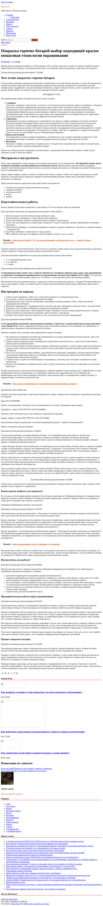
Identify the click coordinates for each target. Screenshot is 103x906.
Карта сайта (11, 35)
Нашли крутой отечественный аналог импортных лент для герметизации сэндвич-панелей (45, 853)
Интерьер (10, 22)
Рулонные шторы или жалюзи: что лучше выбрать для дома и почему (36, 848)
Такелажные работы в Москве (19, 871)
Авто (8, 804)
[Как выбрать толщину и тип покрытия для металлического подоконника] (14, 687)
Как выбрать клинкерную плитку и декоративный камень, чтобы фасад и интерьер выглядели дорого (49, 846)
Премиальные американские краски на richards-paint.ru (29, 855)
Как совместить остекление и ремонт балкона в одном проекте (35, 753)
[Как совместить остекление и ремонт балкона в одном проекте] (10, 748)
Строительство (12, 19)
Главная (9, 15)
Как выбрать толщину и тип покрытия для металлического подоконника (41, 692)
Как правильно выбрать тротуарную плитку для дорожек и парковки (35, 889)
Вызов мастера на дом (15, 882)
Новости (9, 31)
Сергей (17, 62)
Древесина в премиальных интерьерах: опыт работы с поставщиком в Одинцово (40, 878)
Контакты (15, 17)
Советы (9, 29)
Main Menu (5, 42)
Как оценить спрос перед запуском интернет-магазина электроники (35, 850)
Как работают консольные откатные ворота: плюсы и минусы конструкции (43, 731)
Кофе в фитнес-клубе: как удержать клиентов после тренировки (33, 873)
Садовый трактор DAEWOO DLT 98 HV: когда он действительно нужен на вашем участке (45, 841)
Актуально (10, 806)
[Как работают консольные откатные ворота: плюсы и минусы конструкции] (23, 727)
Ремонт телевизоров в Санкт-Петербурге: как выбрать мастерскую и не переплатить (42, 857)
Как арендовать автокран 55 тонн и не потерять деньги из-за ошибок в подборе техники (44, 864)
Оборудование (12, 26)
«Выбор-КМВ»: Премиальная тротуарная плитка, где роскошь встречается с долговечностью (46, 880)
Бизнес (9, 808)
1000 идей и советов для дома (36, 904)
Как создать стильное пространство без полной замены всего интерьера (37, 844)
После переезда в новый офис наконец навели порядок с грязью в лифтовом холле (41, 869)
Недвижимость (12, 818)
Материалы (11, 33)
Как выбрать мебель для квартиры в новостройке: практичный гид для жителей (40, 866)
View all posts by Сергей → (12, 794)
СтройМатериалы (13, 831)
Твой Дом (5, 6)
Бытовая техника (13, 811)
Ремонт (9, 24)
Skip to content (7, 2)
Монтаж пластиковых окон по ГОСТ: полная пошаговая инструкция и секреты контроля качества (48, 875)
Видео (8, 813)
